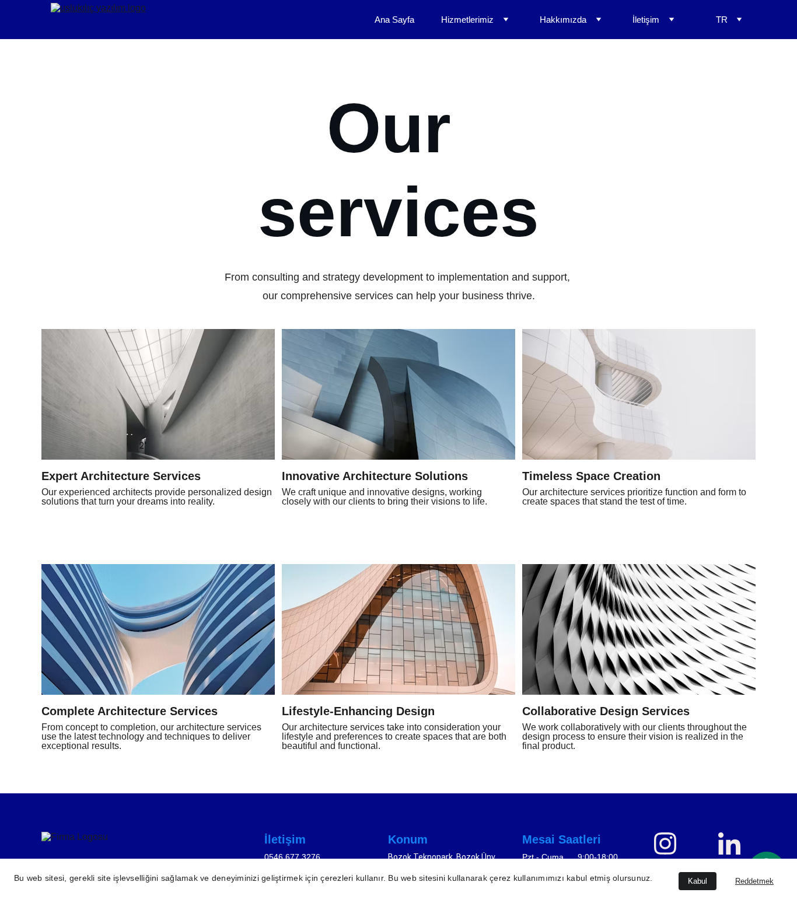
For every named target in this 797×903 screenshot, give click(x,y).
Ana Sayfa (394, 19)
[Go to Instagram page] (671, 843)
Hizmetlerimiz (467, 19)
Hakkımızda (563, 19)
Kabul (697, 881)
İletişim (645, 19)
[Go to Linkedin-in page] (729, 843)
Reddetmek (754, 881)
